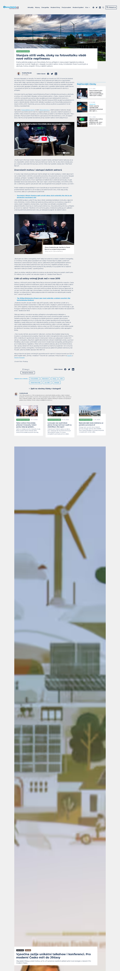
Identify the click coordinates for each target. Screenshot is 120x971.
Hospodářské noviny (28, 110)
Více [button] (86, 7)
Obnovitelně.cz (44, 110)
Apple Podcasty (19, 357)
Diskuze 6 (26, 369)
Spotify (69, 355)
